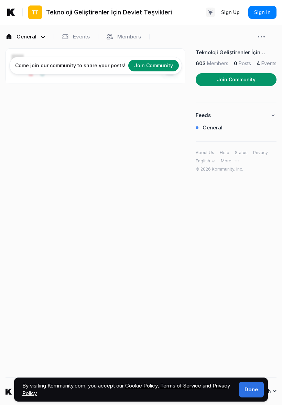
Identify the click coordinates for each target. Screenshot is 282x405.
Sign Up (230, 12)
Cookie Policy (141, 385)
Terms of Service (180, 385)
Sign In (262, 12)
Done (251, 389)
